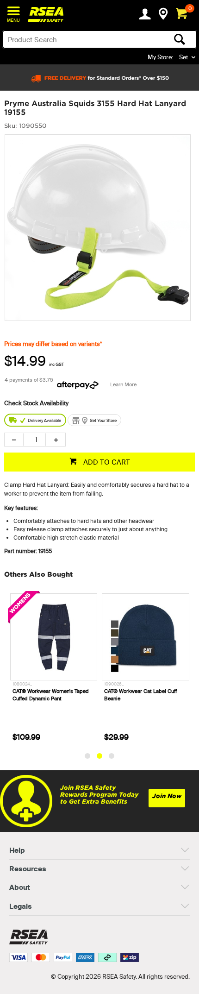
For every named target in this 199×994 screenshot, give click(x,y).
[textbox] (78, 39)
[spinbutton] (34, 439)
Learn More (123, 384)
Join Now (166, 796)
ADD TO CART (105, 462)
